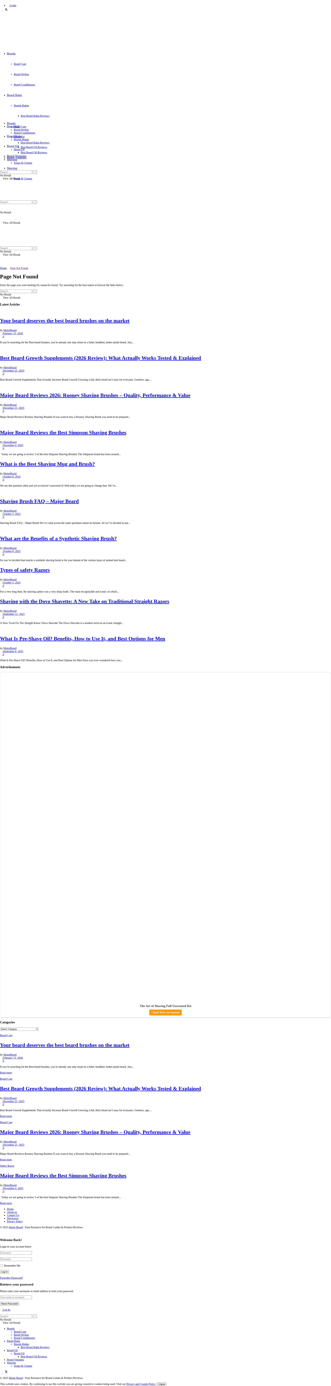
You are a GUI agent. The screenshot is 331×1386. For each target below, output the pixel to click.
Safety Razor (7, 1165)
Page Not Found (19, 268)
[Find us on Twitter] (5, 9)
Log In (6, 1309)
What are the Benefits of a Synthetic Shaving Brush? (58, 538)
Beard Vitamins (16, 156)
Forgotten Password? (11, 1277)
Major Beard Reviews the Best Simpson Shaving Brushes (63, 432)
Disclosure (12, 1218)
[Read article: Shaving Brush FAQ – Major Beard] (165, 491)
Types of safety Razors (25, 570)
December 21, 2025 (13, 407)
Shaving (12, 168)
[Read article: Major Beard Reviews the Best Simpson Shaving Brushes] (165, 422)
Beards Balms (21, 139)
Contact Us (13, 1215)
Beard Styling (21, 129)
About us (12, 1212)
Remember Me (12, 1265)
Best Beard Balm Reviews (35, 142)
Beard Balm (14, 136)
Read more (6, 1072)
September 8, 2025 (12, 651)
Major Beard (16, 1227)
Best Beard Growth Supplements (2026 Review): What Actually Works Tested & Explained (100, 358)
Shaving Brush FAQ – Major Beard (39, 501)
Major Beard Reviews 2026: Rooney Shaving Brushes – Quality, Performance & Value (95, 395)
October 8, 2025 (11, 476)
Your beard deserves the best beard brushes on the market (64, 320)
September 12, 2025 (13, 614)
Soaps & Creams (23, 178)
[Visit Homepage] (19, 45)
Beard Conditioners (24, 132)
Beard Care (20, 126)
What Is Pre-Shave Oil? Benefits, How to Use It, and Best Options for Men (82, 638)
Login (12, 5)
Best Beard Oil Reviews (34, 147)
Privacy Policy (15, 1221)
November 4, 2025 (12, 445)
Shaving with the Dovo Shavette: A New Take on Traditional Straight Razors (84, 601)
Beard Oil (13, 126)
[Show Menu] (1, 181)
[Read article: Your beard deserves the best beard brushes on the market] (165, 311)
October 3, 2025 (11, 513)
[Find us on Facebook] (1, 9)
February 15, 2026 (12, 333)
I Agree (161, 1384)
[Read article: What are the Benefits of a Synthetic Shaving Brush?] (165, 528)
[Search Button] (1, 168)
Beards (11, 53)
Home (3, 268)
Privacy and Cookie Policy (140, 1384)
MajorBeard (10, 330)
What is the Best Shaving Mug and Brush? (47, 464)
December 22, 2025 (13, 370)
